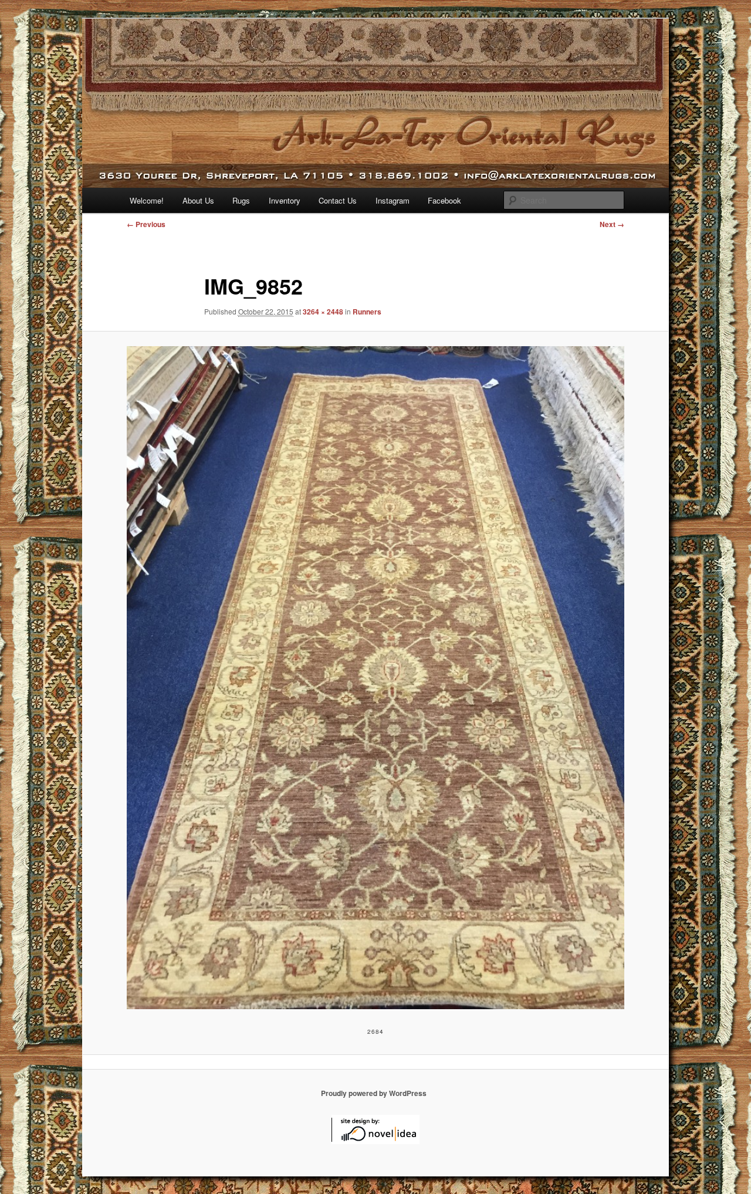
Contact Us (338, 200)
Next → (612, 224)
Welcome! (147, 200)
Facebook (444, 200)
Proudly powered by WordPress (374, 1093)
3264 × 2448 (323, 311)
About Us (198, 200)
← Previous (146, 224)
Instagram (393, 200)
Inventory (284, 200)
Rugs (241, 200)
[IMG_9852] (375, 678)
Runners (367, 311)
